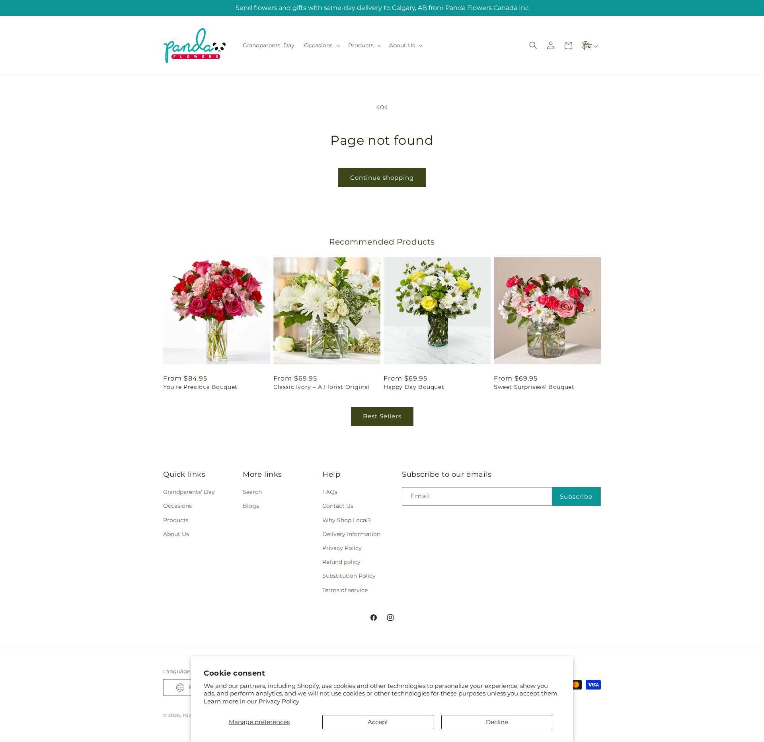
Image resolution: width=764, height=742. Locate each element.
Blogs (251, 505)
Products (176, 520)
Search (252, 491)
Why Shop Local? (346, 520)
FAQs (329, 491)
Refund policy (341, 561)
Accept (378, 722)
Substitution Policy (349, 575)
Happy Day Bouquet (414, 386)
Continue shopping (382, 177)
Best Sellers (382, 416)
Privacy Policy (279, 701)
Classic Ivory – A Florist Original (321, 386)
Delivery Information (351, 534)
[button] (321, 45)
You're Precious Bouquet (200, 386)
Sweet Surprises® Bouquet (534, 386)
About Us (176, 534)
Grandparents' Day (189, 491)
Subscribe (576, 496)
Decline (497, 722)
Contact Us (337, 505)
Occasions (177, 505)
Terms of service (345, 590)
